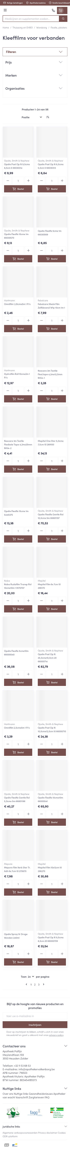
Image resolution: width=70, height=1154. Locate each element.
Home (6, 27)
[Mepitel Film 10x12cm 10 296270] (51, 845)
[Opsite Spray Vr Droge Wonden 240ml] (18, 915)
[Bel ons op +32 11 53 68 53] (53, 10)
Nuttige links (21, 1093)
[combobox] (31, 18)
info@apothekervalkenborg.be (37, 1069)
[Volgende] (43, 984)
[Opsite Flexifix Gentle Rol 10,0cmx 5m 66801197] (51, 492)
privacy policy (56, 1035)
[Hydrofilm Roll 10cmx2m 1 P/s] (18, 351)
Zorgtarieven (36, 1097)
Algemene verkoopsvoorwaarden (20, 1132)
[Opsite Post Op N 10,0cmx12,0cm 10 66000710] (51, 705)
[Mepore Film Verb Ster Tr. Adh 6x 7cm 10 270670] (18, 845)
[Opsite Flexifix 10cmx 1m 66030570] (18, 212)
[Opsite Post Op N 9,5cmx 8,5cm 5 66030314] (18, 142)
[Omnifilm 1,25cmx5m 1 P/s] (18, 282)
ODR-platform (10, 1136)
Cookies (62, 1132)
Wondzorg (41, 27)
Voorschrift (22, 1097)
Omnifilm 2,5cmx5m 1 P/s (17, 727)
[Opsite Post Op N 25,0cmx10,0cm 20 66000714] (51, 632)
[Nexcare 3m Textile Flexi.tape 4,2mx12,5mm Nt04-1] (51, 351)
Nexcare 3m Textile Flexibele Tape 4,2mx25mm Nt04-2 (18, 444)
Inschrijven (35, 1024)
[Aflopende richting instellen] (48, 117)
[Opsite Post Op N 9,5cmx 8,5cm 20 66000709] (51, 915)
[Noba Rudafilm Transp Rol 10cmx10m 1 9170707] (18, 562)
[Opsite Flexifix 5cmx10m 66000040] (18, 632)
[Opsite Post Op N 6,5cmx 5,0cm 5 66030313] (51, 142)
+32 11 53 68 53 (22, 1065)
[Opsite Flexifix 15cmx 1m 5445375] (18, 492)
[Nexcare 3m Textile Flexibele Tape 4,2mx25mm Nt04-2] (18, 422)
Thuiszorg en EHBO (23, 27)
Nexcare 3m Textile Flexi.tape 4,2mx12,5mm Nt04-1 (50, 374)
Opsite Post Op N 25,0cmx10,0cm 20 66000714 (47, 657)
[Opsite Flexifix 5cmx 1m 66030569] (51, 212)
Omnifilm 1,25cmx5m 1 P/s (17, 304)
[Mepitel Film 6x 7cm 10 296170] (51, 562)
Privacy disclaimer (47, 1132)
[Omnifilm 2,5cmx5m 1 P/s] (18, 705)
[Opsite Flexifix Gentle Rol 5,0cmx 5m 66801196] (18, 775)
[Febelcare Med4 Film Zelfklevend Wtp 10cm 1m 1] (51, 282)
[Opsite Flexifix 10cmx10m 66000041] (51, 775)
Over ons (8, 1093)
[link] (27, 984)
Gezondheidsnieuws (41, 1093)
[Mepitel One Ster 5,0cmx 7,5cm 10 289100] (51, 422)
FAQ (47, 1097)
